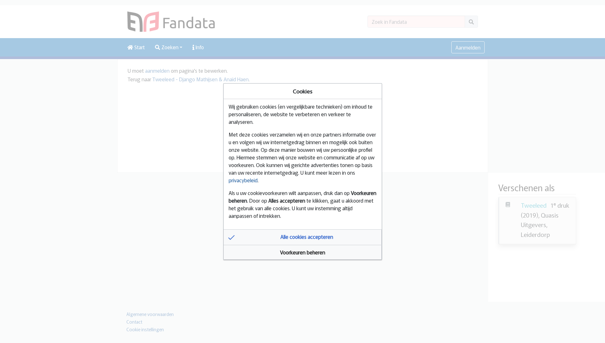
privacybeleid (243, 180)
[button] (303, 237)
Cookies (303, 91)
